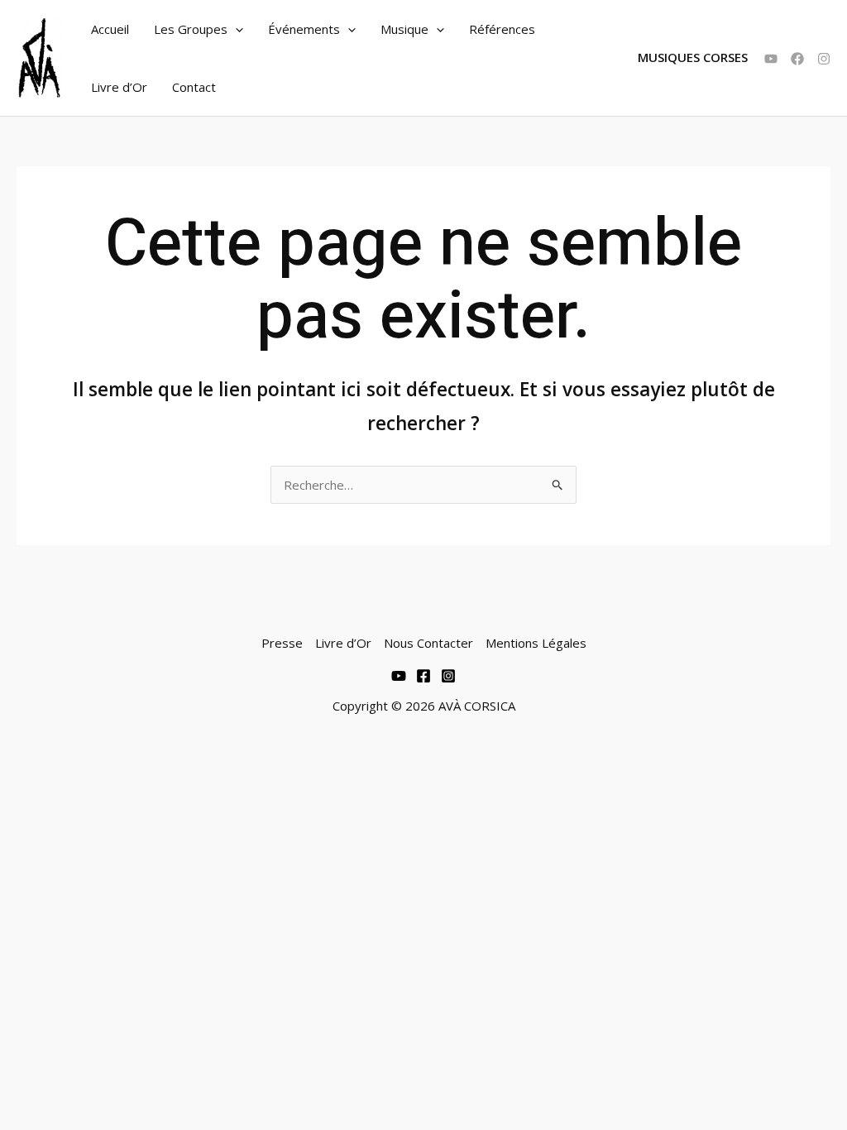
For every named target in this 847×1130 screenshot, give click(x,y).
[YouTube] (771, 58)
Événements (304, 29)
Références (502, 29)
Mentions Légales (536, 642)
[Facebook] (797, 58)
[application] (235, 29)
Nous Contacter (428, 642)
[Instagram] (823, 58)
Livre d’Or (119, 87)
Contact (194, 87)
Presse (282, 642)
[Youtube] (398, 675)
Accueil (110, 29)
